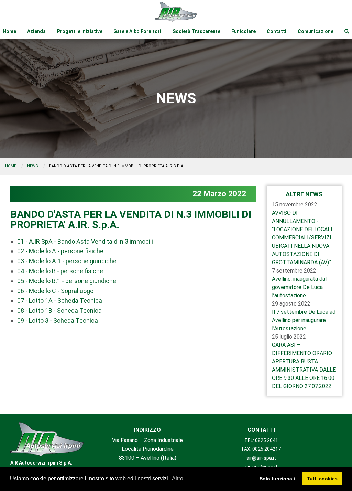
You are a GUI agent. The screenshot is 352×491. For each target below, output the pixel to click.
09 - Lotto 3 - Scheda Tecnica (57, 320)
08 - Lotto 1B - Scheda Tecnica (59, 310)
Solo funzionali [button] (277, 478)
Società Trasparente (196, 31)
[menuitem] (9, 31)
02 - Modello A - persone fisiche (60, 251)
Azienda (36, 31)
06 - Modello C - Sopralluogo (55, 291)
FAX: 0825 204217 (261, 449)
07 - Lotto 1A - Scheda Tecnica (59, 300)
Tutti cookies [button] (322, 478)
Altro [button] (177, 478)
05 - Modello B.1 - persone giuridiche (66, 281)
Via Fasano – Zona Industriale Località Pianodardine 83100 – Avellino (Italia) (147, 449)
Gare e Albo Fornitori (137, 31)
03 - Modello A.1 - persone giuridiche (67, 261)
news (32, 166)
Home (9, 31)
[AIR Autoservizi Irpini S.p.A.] (47, 439)
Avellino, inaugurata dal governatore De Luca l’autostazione (299, 287)
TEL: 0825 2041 (261, 440)
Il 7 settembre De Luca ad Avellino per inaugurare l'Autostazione (304, 320)
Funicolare (243, 31)
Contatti (276, 31)
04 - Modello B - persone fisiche (60, 271)
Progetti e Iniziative (79, 31)
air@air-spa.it (261, 458)
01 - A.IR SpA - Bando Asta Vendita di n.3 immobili (85, 241)
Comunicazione (315, 31)
